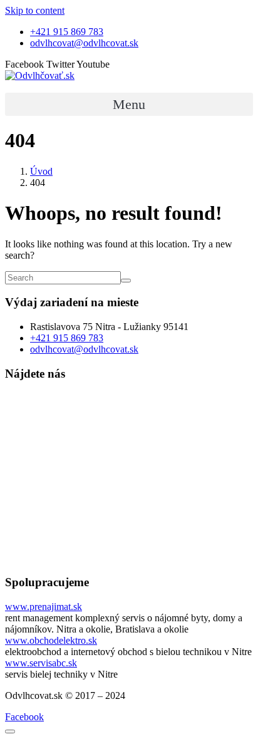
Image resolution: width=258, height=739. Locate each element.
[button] (129, 104)
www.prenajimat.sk (43, 606)
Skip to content (34, 10)
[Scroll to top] (10, 731)
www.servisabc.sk (41, 663)
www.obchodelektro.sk (51, 640)
